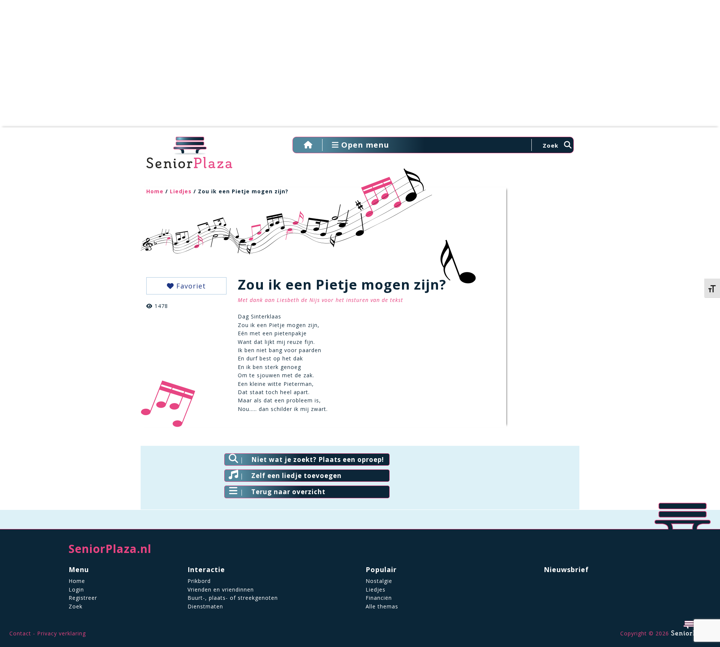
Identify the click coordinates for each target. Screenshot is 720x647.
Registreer (83, 597)
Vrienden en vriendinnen (221, 589)
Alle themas (382, 606)
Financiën (379, 597)
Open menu (364, 145)
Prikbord (199, 580)
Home (155, 191)
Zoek (75, 606)
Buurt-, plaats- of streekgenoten (233, 597)
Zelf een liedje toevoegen (296, 475)
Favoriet (190, 285)
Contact (20, 633)
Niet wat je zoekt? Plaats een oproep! (317, 459)
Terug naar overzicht (288, 491)
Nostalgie (379, 580)
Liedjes (181, 191)
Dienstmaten (205, 606)
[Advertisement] (360, 67)
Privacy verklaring (61, 633)
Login (76, 589)
